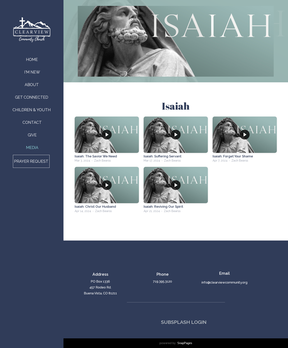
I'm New (32, 72)
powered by (175, 343)
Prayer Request (31, 161)
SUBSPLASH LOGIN (183, 322)
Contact (32, 122)
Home (32, 59)
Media (32, 147)
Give (32, 135)
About (32, 84)
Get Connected (32, 97)
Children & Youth (32, 109)
